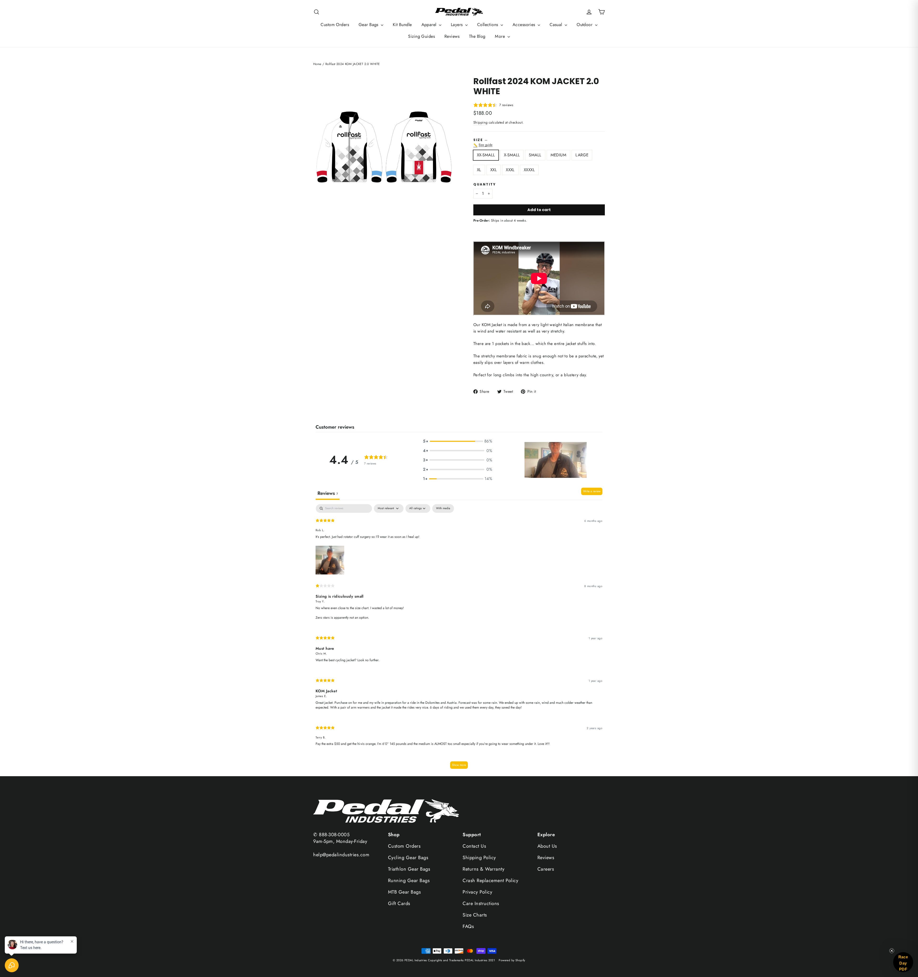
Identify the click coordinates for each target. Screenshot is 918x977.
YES (459, 519)
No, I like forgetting (433, 534)
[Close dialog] (514, 456)
